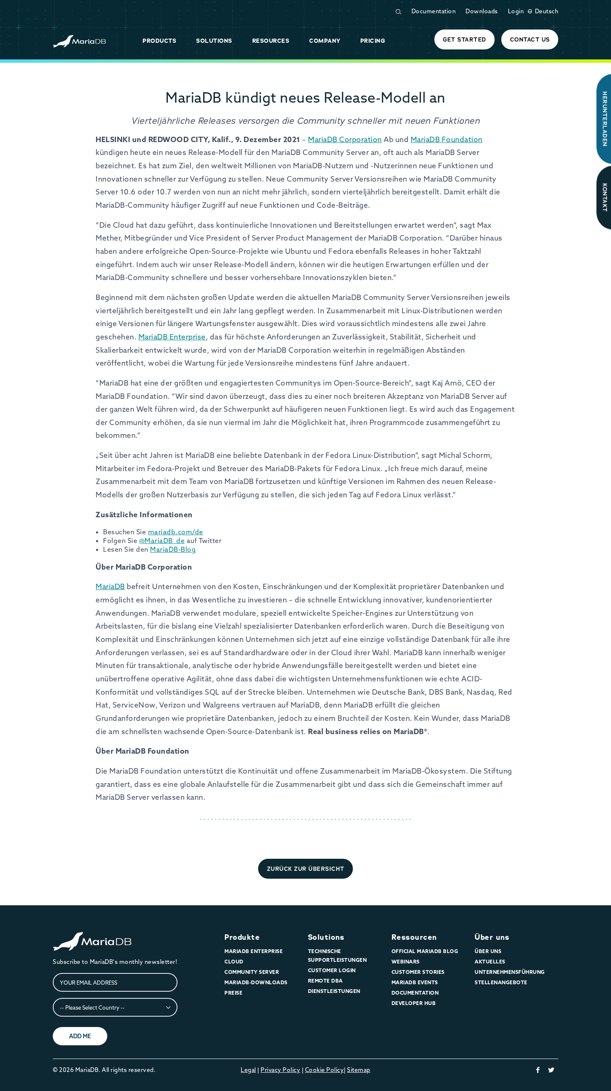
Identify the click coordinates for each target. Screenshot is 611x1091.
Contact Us (530, 39)
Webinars (406, 961)
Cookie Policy (324, 1070)
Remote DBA (325, 981)
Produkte (242, 937)
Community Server (251, 972)
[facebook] (538, 1070)
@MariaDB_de (162, 540)
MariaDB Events (415, 982)
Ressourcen (414, 937)
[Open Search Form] (398, 11)
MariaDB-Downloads (256, 982)
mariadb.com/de (175, 532)
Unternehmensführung (510, 972)
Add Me (80, 1036)
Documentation (433, 11)
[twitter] (551, 1070)
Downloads (482, 11)
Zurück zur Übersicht (306, 868)
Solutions (326, 937)
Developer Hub (414, 1003)
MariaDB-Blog (173, 549)
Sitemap (358, 1070)
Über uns (492, 937)
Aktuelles (490, 961)
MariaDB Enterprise (172, 337)
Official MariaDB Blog (425, 951)
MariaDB (110, 586)
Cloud (234, 961)
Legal (248, 1070)
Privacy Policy (280, 1070)
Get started (464, 39)
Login (516, 11)
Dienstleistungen (334, 991)
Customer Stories (418, 972)
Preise (233, 993)
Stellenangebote (501, 982)
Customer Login (332, 970)
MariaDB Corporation (345, 139)
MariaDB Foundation (447, 139)
